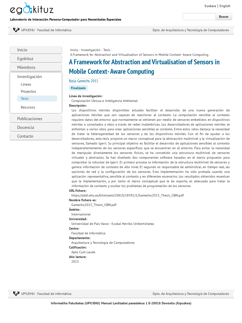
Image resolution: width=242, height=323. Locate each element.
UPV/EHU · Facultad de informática (46, 30)
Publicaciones (29, 118)
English (225, 6)
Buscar (224, 16)
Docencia (25, 127)
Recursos (28, 107)
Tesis (25, 98)
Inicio (22, 49)
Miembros (26, 67)
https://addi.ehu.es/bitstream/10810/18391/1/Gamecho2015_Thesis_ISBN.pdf (127, 195)
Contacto (25, 136)
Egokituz (25, 58)
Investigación (29, 76)
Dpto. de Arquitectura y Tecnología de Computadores (191, 30)
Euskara (210, 6)
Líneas (26, 84)
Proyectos (28, 91)
